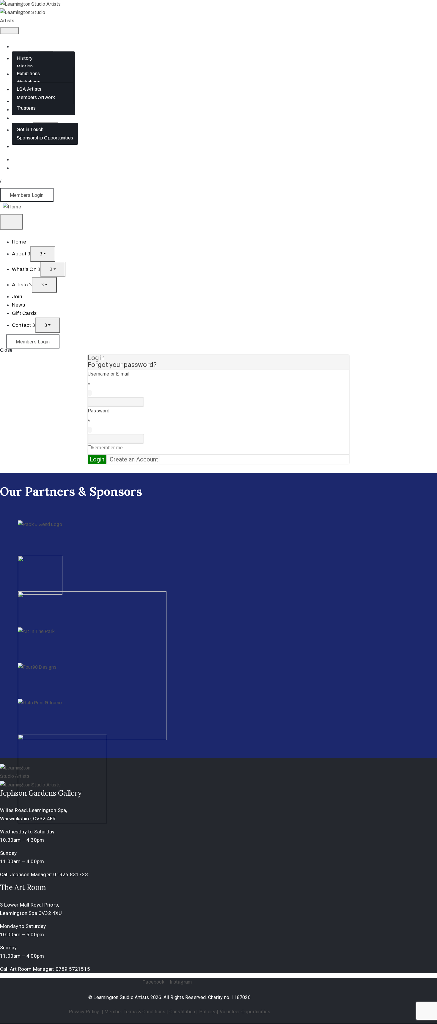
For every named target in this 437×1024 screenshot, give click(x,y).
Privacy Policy (84, 1011)
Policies (208, 1011)
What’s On (25, 269)
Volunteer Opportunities (245, 1011)
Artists (20, 285)
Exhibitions (28, 73)
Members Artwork (36, 97)
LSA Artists (29, 89)
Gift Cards (23, 117)
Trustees (26, 108)
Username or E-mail (109, 374)
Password (99, 411)
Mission (25, 66)
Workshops (28, 81)
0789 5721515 (73, 969)
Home (18, 46)
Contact (22, 325)
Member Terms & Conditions (134, 1011)
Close (6, 350)
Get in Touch (30, 129)
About (20, 254)
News (18, 305)
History (24, 58)
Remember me (107, 447)
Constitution (182, 1011)
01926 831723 (70, 874)
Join (17, 296)
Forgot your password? (122, 364)
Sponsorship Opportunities (45, 137)
